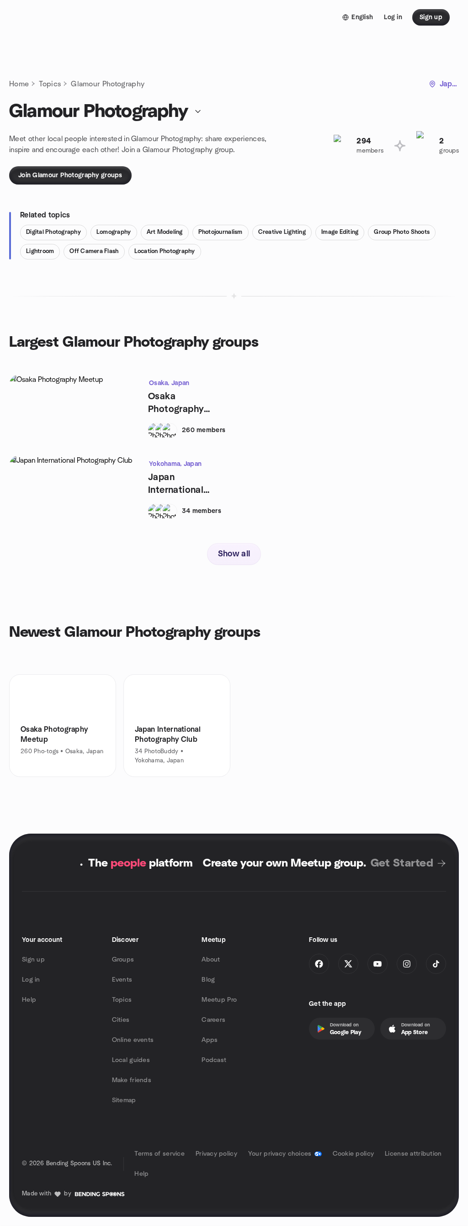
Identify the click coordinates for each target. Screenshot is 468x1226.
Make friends (131, 1080)
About (211, 959)
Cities (121, 1020)
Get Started (402, 863)
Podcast (214, 1060)
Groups (123, 959)
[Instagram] (407, 964)
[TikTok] (436, 964)
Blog (208, 980)
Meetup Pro (219, 1000)
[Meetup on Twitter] (348, 964)
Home (19, 84)
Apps (210, 1040)
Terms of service (159, 1154)
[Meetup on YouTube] (377, 964)
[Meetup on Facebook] (319, 964)
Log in (31, 980)
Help (29, 1000)
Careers (213, 1020)
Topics (50, 84)
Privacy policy (216, 1154)
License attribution (413, 1154)
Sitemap (124, 1100)
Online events (133, 1040)
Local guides (131, 1060)
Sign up (33, 959)
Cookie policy (353, 1154)
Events (122, 980)
